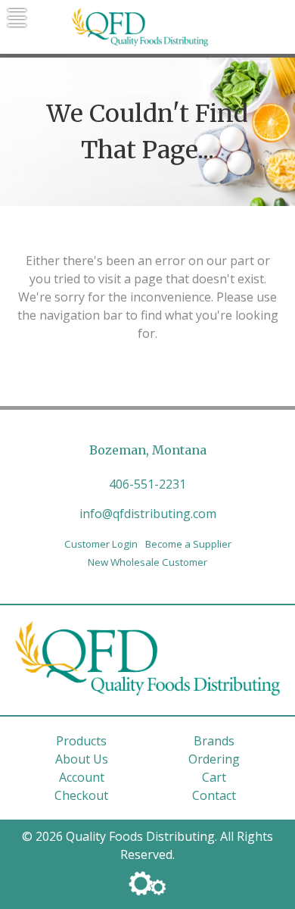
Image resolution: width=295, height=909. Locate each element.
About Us (81, 759)
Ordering (214, 759)
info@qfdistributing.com (147, 513)
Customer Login (101, 544)
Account (81, 777)
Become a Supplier (188, 544)
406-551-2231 (147, 484)
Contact (214, 795)
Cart (214, 777)
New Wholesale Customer (147, 562)
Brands (214, 741)
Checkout (81, 795)
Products (81, 741)
